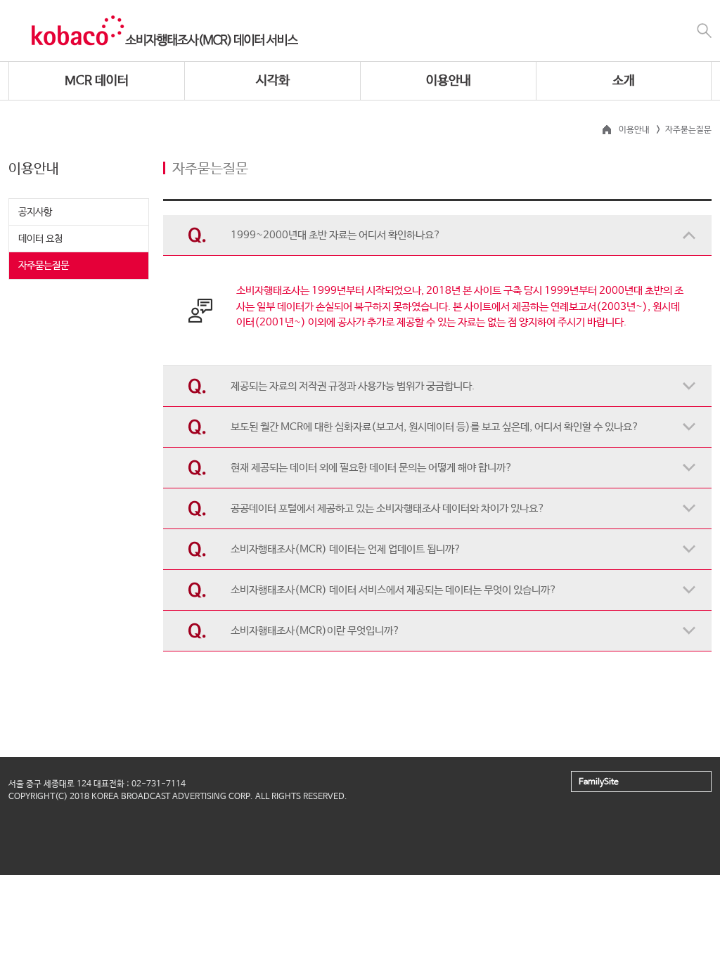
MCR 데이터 (97, 81)
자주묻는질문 (43, 265)
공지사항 (35, 212)
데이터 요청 (40, 239)
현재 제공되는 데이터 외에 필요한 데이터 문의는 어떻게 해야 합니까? (372, 468)
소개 (623, 81)
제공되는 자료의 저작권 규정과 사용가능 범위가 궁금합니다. (353, 386)
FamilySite (599, 782)
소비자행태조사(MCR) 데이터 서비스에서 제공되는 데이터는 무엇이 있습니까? (394, 590)
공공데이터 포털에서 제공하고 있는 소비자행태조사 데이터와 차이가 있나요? (388, 508)
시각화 (273, 81)
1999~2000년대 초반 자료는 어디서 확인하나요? (336, 235)
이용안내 (448, 81)
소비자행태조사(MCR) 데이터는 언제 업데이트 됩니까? (346, 549)
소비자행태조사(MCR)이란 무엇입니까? (315, 631)
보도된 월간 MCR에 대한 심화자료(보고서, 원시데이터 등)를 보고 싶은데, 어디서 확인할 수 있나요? (435, 427)
